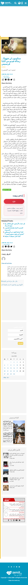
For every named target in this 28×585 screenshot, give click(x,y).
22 (11, 371)
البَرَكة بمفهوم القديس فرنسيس (16, 485)
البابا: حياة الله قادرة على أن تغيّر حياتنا (16, 463)
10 (17, 365)
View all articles (7, 263)
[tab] (8, 499)
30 (14, 374)
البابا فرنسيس (4, 38)
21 (7, 371)
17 (17, 368)
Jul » (8, 377)
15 (11, 368)
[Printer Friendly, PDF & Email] (6, 190)
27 (4, 374)
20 (4, 371)
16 (14, 368)
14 (7, 368)
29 (11, 374)
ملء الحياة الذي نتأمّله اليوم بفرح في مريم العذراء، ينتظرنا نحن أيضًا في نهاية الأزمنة (8, 425)
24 (17, 371)
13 (4, 368)
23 (14, 371)
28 (7, 374)
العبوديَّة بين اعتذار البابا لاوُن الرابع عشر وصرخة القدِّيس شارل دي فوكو (16, 455)
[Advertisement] (14, 21)
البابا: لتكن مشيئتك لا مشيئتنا (12, 236)
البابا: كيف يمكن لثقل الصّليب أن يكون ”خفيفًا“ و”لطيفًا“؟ (16, 478)
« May (4, 377)
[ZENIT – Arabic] (8, 3)
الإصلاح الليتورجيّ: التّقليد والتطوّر (16, 470)
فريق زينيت (6, 76)
